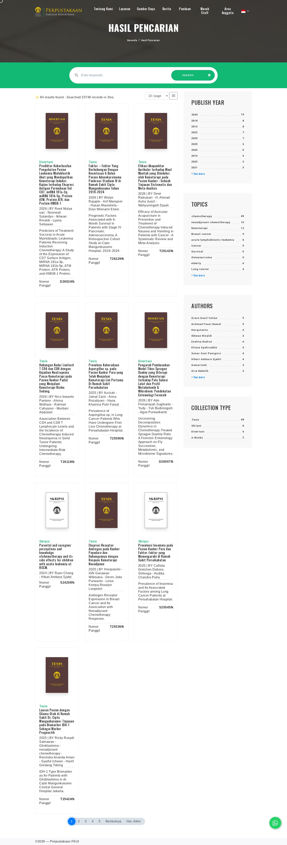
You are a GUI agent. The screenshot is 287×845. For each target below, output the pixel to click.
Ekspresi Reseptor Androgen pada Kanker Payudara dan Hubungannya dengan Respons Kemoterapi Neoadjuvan (104, 554)
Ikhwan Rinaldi (201, 335)
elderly (196, 263)
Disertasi (197, 431)
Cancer (196, 245)
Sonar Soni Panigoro (206, 353)
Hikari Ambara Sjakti (206, 359)
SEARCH (188, 75)
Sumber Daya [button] (146, 8)
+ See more (198, 174)
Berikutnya (113, 821)
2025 (194, 144)
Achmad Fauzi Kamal (206, 324)
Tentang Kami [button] (103, 8)
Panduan (185, 8)
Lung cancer (200, 269)
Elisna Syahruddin (204, 347)
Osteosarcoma (201, 257)
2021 (194, 167)
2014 (194, 126)
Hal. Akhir (134, 821)
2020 (194, 138)
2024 (195, 114)
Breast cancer (201, 234)
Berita (166, 8)
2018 (194, 120)
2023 (194, 161)
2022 (194, 132)
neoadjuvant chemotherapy (210, 222)
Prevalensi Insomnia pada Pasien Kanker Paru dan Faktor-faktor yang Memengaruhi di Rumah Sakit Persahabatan (155, 553)
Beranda (132, 40)
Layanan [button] (124, 8)
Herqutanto (199, 329)
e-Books (197, 437)
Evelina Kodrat (201, 341)
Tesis (195, 419)
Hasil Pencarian (150, 40)
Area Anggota (228, 10)
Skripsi (196, 425)
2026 (194, 149)
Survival (197, 251)
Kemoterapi (199, 228)
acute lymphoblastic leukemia (212, 239)
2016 (194, 155)
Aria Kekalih (200, 370)
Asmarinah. (199, 365)
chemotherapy (202, 216)
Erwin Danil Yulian (204, 318)
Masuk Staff (205, 10)
